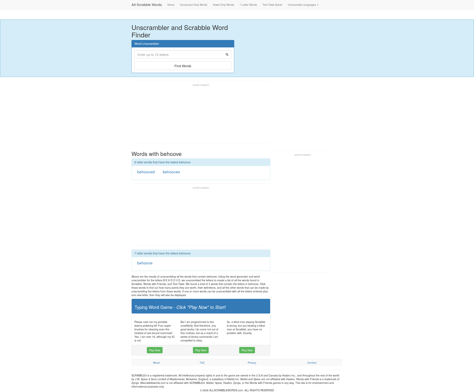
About (156, 362)
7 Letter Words (248, 4)
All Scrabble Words (146, 4)
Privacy (252, 362)
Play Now (154, 350)
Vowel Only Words (223, 4)
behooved (146, 171)
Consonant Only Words (193, 4)
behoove (145, 263)
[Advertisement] (198, 115)
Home (170, 4)
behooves (171, 171)
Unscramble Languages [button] (302, 4)
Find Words (182, 65)
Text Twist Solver (272, 4)
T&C (202, 362)
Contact (311, 362)
